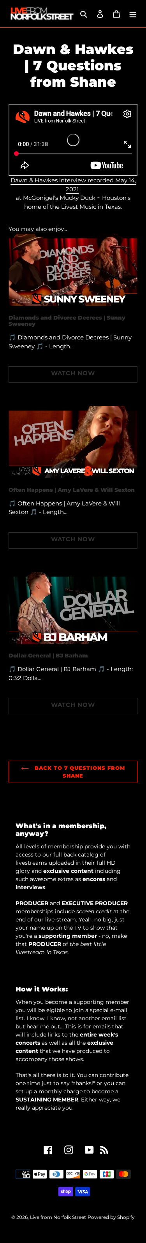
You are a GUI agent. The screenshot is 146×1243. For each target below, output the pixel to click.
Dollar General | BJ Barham (48, 655)
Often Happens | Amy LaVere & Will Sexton (72, 489)
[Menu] (133, 13)
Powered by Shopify (111, 1217)
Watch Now (73, 373)
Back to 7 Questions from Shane (79, 772)
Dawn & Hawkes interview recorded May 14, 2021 (73, 185)
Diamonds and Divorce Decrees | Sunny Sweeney (67, 321)
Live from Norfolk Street (58, 1217)
